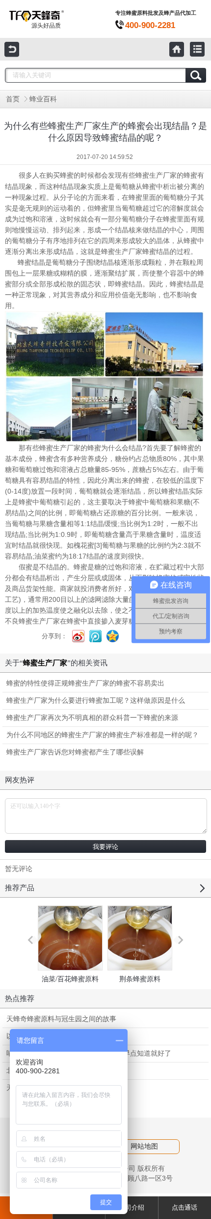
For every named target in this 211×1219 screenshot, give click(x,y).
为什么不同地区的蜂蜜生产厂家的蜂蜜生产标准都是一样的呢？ (102, 735)
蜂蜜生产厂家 (156, 175)
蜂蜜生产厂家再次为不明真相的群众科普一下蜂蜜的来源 (92, 717)
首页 (13, 99)
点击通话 (184, 1207)
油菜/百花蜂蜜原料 (70, 979)
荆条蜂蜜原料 (139, 979)
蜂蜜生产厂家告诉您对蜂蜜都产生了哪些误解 (75, 752)
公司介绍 (131, 1207)
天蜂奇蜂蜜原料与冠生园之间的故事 (61, 1019)
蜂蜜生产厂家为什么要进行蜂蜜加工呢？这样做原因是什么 (95, 700)
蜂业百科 (43, 99)
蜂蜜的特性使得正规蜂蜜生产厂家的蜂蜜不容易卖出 (85, 683)
